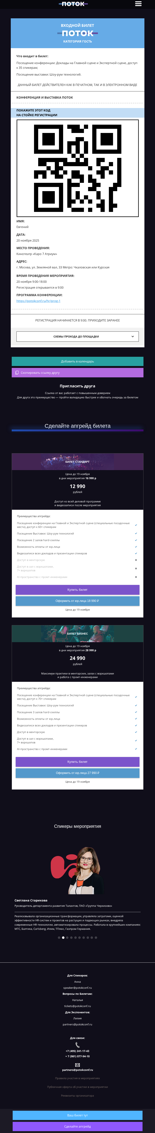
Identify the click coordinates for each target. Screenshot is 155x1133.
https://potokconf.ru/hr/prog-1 (38, 301)
